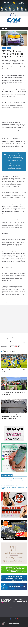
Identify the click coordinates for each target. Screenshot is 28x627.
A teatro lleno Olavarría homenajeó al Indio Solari (12, 480)
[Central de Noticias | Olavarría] (2, 28)
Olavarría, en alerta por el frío (7, 483)
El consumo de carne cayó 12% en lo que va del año (12, 478)
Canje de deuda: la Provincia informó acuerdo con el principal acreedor (15, 337)
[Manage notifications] (3, 624)
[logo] (14, 599)
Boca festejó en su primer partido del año (13, 370)
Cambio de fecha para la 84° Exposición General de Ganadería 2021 (13, 342)
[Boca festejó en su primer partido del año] (14, 355)
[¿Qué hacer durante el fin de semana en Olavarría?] (14, 377)
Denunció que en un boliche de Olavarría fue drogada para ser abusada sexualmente (11, 416)
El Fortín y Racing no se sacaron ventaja (9, 485)
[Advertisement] (14, 319)
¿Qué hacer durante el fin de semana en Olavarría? (13, 393)
